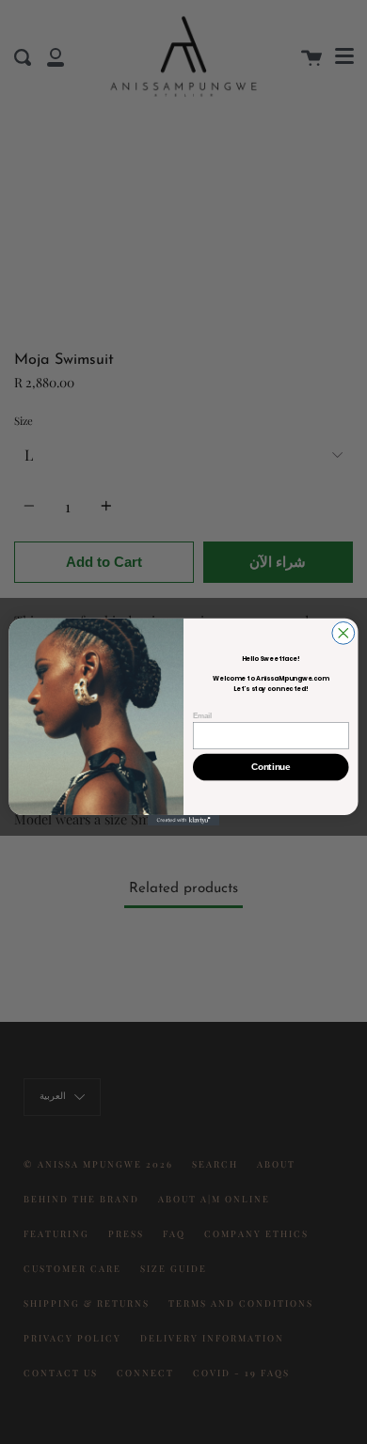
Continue (270, 767)
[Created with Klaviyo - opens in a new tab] (183, 820)
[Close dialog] (343, 632)
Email (202, 715)
